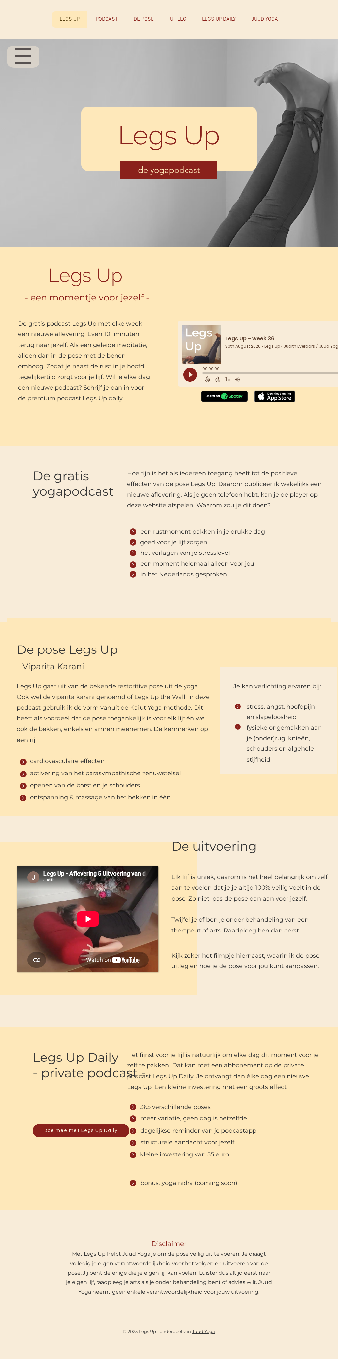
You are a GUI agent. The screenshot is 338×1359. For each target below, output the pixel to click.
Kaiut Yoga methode (160, 707)
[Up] (133, 531)
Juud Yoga (203, 1331)
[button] (81, 1130)
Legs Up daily (102, 398)
